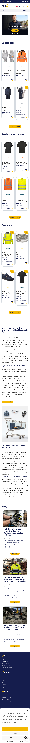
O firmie (4, 678)
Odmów (15, 733)
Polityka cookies (10, 741)
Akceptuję (15, 729)
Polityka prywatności (18, 741)
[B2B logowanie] (17, 6)
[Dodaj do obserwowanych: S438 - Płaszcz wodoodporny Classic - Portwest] (3, 88)
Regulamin (4, 695)
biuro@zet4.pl (8, 667)
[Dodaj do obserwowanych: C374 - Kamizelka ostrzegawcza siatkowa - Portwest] (17, 179)
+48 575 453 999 (8, 1)
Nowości (4, 684)
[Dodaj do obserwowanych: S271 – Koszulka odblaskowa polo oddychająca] (3, 233)
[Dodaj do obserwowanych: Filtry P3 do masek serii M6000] (17, 233)
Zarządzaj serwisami (14, 725)
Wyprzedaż (4, 687)
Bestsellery (4, 682)
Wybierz (9, 80)
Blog (3, 680)
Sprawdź (15, 30)
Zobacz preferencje (15, 738)
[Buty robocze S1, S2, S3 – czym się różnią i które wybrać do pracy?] (15, 623)
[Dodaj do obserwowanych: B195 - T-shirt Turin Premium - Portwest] (17, 142)
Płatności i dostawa (6, 699)
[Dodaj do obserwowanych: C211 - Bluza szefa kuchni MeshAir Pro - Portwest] (17, 272)
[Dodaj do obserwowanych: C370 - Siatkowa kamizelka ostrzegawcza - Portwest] (3, 179)
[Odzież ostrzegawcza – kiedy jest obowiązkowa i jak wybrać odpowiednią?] (15, 575)
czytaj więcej (15, 553)
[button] (27, 710)
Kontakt (3, 675)
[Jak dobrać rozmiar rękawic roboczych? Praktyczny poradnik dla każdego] (15, 527)
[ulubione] (20, 6)
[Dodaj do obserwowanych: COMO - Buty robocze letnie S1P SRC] (3, 272)
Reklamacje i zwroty (6, 697)
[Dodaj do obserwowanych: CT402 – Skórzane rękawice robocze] (17, 88)
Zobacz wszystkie (15, 126)
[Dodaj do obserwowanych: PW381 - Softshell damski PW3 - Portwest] (17, 51)
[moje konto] (23, 6)
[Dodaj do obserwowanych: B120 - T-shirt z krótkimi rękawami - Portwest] (3, 142)
